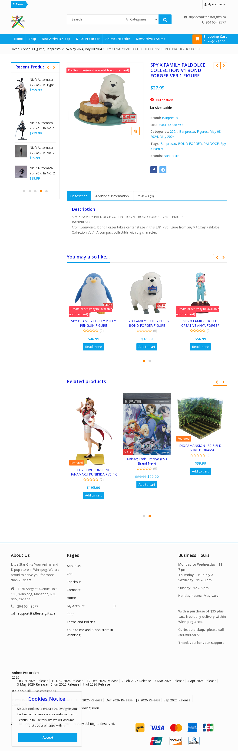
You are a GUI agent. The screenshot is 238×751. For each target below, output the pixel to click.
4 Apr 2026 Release (201, 681)
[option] (105, 100)
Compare (74, 590)
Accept (48, 737)
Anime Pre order (118, 39)
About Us (74, 566)
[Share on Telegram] (162, 169)
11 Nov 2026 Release (67, 681)
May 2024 (167, 136)
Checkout (74, 582)
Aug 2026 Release (89, 700)
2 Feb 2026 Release (136, 681)
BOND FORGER (190, 143)
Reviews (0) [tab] (145, 196)
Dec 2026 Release (119, 700)
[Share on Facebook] (153, 169)
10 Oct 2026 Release (32, 681)
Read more (93, 346)
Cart (70, 573)
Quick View (96, 321)
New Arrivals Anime (150, 39)
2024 (173, 131)
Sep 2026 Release (177, 700)
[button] (139, 135)
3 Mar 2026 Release (169, 681)
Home (18, 39)
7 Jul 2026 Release (96, 684)
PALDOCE (211, 143)
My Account (76, 606)
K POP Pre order (88, 39)
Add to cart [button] (147, 346)
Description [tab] (78, 196)
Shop (32, 39)
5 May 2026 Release (32, 684)
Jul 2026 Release (148, 700)
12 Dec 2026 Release (103, 681)
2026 (15, 677)
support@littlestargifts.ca (36, 613)
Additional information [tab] (112, 196)
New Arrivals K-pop (56, 39)
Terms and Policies (81, 622)
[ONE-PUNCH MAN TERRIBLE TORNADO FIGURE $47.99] (223, 65)
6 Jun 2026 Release (65, 684)
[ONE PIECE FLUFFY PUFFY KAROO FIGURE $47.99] (217, 65)
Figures (202, 131)
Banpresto (170, 118)
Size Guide (163, 107)
